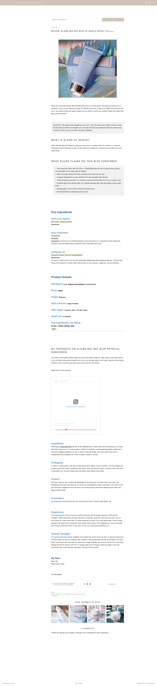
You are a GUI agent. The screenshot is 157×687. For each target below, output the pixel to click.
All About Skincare (22, 2)
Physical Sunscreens (61, 583)
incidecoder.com (66, 447)
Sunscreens (69, 585)
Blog (11, 2)
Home (5, 2)
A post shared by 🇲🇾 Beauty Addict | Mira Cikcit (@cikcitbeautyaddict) (75, 429)
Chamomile (55, 241)
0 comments (112, 584)
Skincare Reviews (38, 2)
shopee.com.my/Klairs (76, 284)
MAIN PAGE (78, 683)
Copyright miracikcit (145, 683)
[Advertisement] (40, 45)
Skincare (71, 583)
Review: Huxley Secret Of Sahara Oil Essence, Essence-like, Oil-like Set (68, 594)
